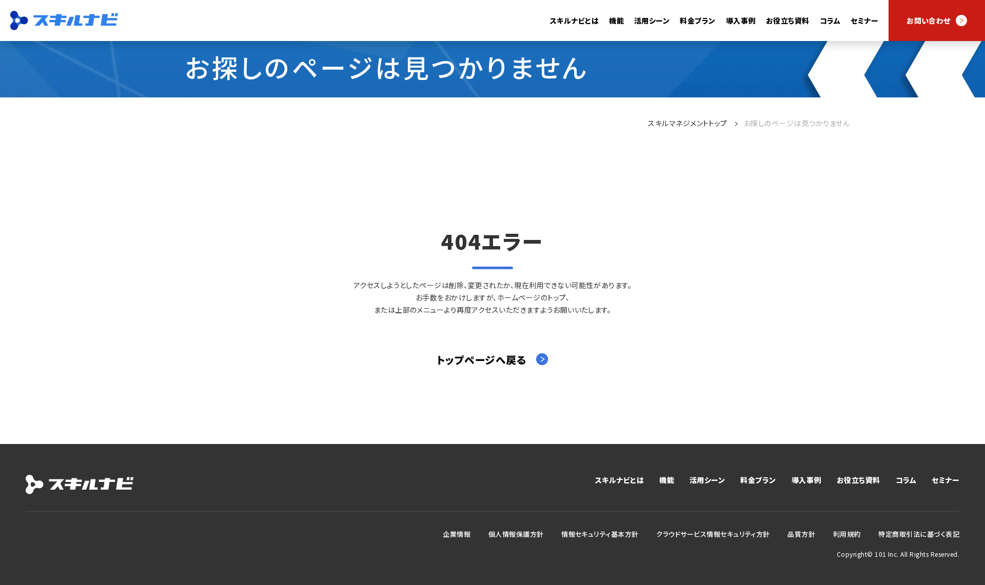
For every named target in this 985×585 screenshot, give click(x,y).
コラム (830, 20)
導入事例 (741, 20)
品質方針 (801, 534)
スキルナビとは (574, 20)
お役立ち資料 (788, 20)
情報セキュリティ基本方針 (600, 534)
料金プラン (697, 20)
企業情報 (456, 534)
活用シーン (707, 480)
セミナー (864, 20)
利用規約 (847, 534)
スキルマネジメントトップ (687, 123)
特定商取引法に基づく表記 (918, 534)
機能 (666, 480)
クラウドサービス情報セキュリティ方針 (713, 534)
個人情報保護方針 (516, 534)
